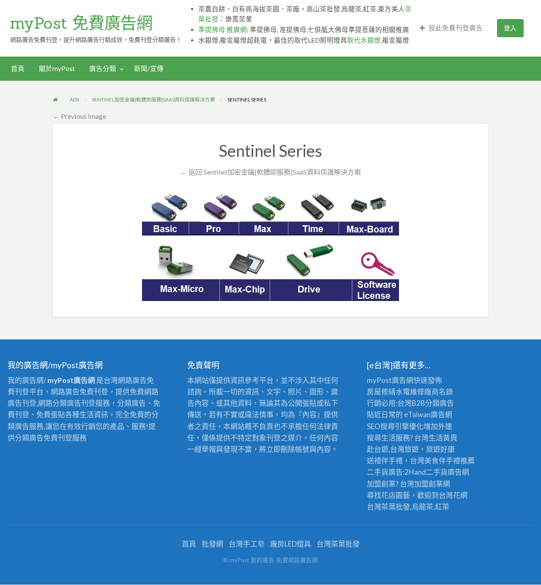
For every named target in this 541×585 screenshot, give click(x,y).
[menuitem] (451, 28)
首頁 (18, 68)
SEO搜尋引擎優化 (395, 426)
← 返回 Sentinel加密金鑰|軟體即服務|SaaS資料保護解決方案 (270, 172)
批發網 (212, 543)
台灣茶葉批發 (388, 506)
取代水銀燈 (364, 40)
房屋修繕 (381, 391)
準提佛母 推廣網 (222, 29)
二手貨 (437, 471)
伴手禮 (449, 460)
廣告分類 (102, 68)
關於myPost (57, 68)
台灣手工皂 (247, 543)
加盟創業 (428, 483)
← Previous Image (79, 116)
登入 (510, 28)
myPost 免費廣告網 (81, 23)
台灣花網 (453, 495)
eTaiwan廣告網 (428, 414)
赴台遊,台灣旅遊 (393, 449)
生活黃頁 (443, 437)
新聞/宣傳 (149, 68)
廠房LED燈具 (290, 543)
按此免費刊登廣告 (456, 28)
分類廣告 (439, 403)
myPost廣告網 (390, 380)
